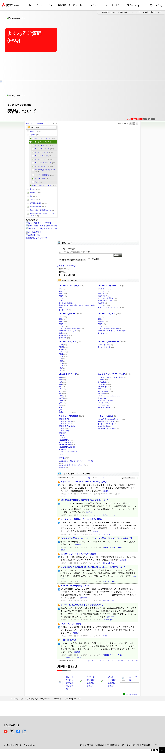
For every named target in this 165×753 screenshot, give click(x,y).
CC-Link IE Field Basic (67, 426)
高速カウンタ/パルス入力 (69, 331)
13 (122, 660)
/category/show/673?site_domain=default (28, 200)
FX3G (63, 349)
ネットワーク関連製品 (44, 175)
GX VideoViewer (103, 405)
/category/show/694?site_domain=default (30, 142)
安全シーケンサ (105, 345)
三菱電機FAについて (107, 12)
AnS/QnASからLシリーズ (108, 421)
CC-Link (63, 428)
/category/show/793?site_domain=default (28, 207)
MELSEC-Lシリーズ (43, 156)
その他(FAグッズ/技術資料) (109, 428)
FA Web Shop (133, 5)
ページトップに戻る (132, 694)
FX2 (62, 359)
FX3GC (63, 352)
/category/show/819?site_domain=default (33, 166)
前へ (89, 478)
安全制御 (102, 303)
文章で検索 (94, 259)
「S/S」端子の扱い (69, 640)
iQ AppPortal (102, 398)
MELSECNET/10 (66, 442)
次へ (137, 660)
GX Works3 (104, 382)
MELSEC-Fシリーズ (43, 159)
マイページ (135, 12)
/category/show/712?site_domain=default (28, 196)
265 (129, 660)
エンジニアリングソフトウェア (45, 170)
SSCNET (62, 438)
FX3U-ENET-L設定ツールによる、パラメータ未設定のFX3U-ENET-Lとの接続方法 (96, 538)
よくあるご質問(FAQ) (66, 266)
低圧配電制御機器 (38, 203)
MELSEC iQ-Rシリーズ (44, 145)
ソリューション (47, 5)
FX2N (63, 354)
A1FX (62, 391)
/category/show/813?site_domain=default (28, 214)
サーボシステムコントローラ (44, 185)
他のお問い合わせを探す (36, 238)
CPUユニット (105, 289)
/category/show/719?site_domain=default (28, 203)
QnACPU (62, 410)
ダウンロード (96, 5)
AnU (62, 382)
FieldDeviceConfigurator (106, 400)
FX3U (63, 345)
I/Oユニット (103, 291)
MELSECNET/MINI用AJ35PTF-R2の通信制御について (84, 500)
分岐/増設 (103, 321)
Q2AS (63, 400)
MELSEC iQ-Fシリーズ (44, 149)
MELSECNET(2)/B (67, 445)
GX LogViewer (104, 403)
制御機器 (40, 123)
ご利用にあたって (115, 745)
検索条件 (62, 260)
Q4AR (63, 403)
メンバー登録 (148, 12)
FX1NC (63, 366)
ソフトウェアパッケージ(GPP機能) (112, 377)
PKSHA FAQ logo (157, 750)
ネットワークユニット (107, 424)
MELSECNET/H (66, 440)
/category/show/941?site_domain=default (33, 175)
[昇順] (137, 477)
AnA (62, 377)
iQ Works (103, 380)
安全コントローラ (106, 347)
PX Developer (104, 389)
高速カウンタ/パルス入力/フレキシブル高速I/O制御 (77, 305)
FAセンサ (35, 189)
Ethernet (62, 435)
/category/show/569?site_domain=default (28, 193)
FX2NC (63, 356)
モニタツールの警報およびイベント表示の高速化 (82, 519)
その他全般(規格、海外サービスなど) (73, 465)
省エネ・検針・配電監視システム (43, 210)
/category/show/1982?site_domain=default (28, 189)
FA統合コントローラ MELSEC (44, 138)
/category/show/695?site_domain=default (33, 159)
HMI (34, 196)
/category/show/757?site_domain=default (28, 210)
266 (133, 660)
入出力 (63, 296)
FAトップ (33, 5)
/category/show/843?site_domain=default (33, 156)
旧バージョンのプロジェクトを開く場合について (82, 605)
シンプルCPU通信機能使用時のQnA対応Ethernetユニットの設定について (93, 567)
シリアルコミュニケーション (69, 452)
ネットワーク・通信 (107, 300)
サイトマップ (132, 745)
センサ (61, 300)
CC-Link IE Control (67, 421)
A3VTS (63, 398)
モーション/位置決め (66, 303)
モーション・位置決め (107, 298)
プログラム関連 (105, 426)
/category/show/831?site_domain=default (33, 152)
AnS (62, 384)
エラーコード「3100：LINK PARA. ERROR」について (85, 482)
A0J (62, 387)
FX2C (62, 361)
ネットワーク (65, 310)
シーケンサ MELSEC (41, 142)
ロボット (35, 199)
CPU (62, 289)
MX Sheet (103, 394)
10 (112, 660)
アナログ (62, 298)
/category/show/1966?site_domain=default (33, 145)
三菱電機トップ (149, 745)
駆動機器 (35, 192)
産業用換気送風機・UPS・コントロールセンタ (43, 215)
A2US (63, 396)
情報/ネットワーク (67, 412)
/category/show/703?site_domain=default (33, 170)
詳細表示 (107, 491)
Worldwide (151, 5)
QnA (62, 405)
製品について (30, 123)
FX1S (62, 368)
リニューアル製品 (42, 178)
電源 (60, 291)
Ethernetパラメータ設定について (75, 586)
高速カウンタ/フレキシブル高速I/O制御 (112, 331)
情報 (60, 307)
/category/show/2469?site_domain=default (33, 149)
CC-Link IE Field (66, 424)
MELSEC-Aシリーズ (44, 166)
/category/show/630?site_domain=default (30, 186)
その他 (39, 182)
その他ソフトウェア (107, 407)
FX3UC (63, 347)
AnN (62, 380)
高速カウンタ (104, 296)
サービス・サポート (78, 5)
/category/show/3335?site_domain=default (30, 138)
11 (115, 660)
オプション (104, 305)
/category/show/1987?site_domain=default (28, 131)
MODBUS (62, 449)
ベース (63, 294)
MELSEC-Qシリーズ (44, 152)
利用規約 (99, 745)
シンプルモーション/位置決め (71, 328)
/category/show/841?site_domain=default (33, 182)
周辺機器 (63, 467)
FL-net (61, 454)
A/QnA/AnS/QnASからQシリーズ (111, 419)
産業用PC (35, 131)
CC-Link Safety (64, 431)
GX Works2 (104, 384)
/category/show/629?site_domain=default (28, 135)
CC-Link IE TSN (64, 419)
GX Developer (104, 387)
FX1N (63, 363)
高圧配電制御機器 (38, 206)
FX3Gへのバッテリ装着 (71, 624)
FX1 (62, 370)
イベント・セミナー (114, 5)
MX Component (105, 391)
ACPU (61, 407)
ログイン (159, 12)
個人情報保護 (86, 745)
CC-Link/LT (62, 433)
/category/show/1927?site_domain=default (33, 178)
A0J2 (62, 389)
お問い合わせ (123, 12)
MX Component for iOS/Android (109, 396)
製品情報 (62, 5)
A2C (62, 394)
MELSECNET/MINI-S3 (67, 447)
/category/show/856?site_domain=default (33, 163)
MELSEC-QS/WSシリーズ (45, 163)
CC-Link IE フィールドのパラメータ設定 (78, 554)
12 (118, 660)
